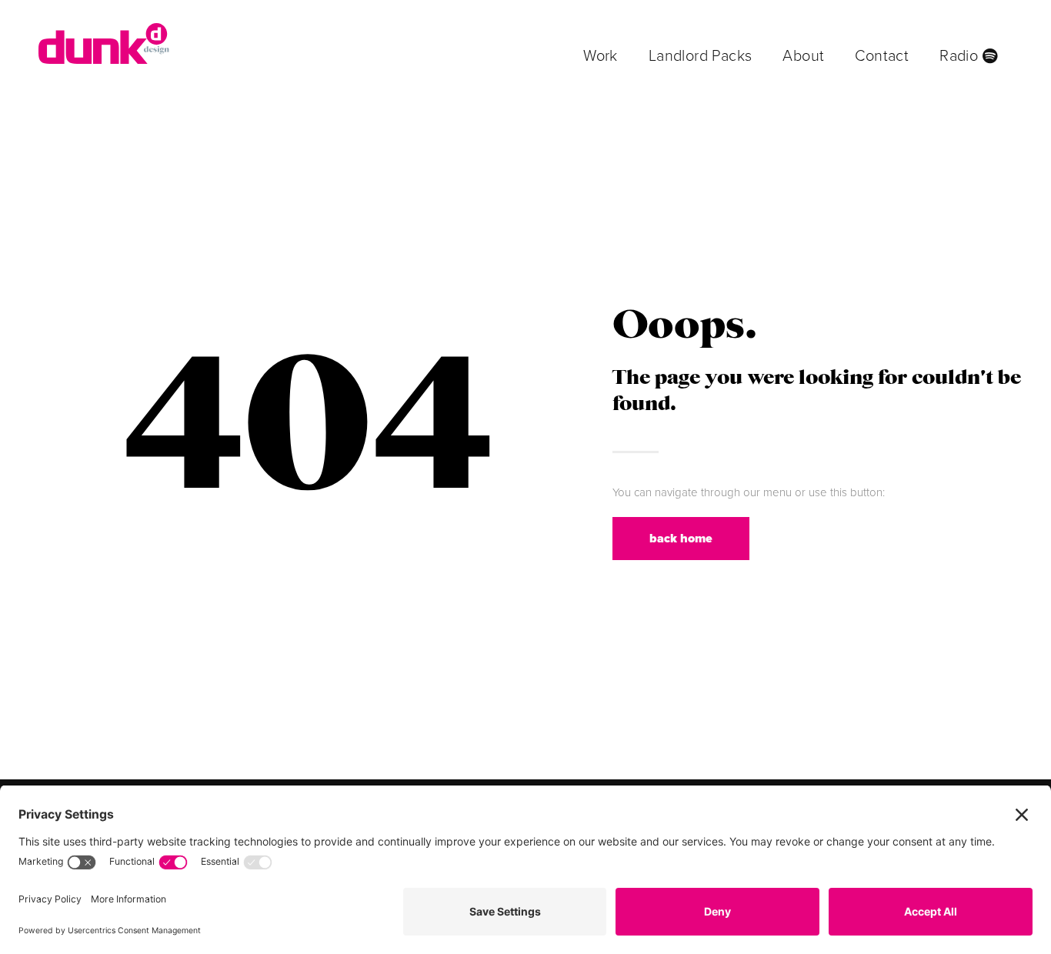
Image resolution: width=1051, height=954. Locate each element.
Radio (960, 56)
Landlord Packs (700, 56)
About (803, 56)
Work (600, 56)
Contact (882, 56)
